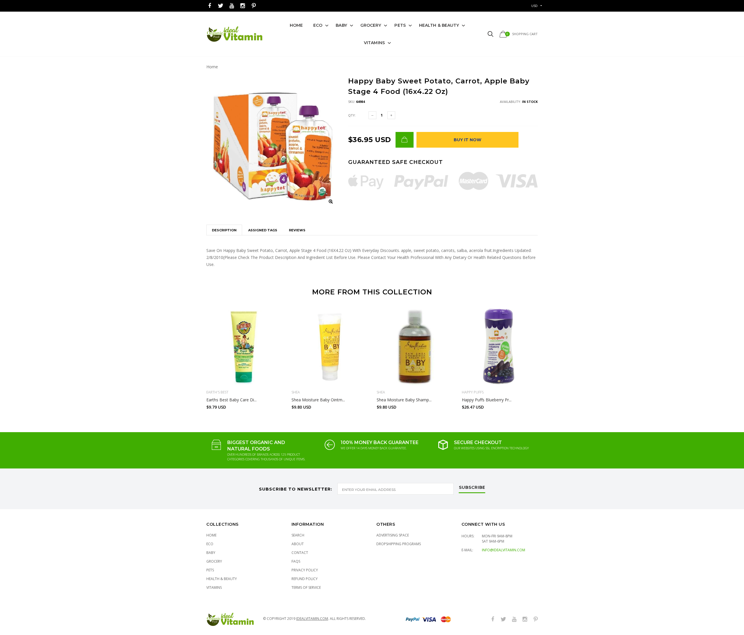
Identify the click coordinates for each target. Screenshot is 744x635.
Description (224, 230)
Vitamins (374, 42)
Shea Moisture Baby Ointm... (318, 400)
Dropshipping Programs (398, 543)
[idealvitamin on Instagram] (242, 6)
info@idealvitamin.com (503, 550)
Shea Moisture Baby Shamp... (404, 400)
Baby (341, 25)
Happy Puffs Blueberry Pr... (487, 400)
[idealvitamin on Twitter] (220, 6)
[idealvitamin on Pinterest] (253, 6)
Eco (317, 25)
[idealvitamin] (234, 34)
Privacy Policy (304, 570)
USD (534, 5)
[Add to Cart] (405, 140)
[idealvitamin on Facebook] (209, 6)
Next (550, 356)
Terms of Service (306, 587)
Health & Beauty (439, 25)
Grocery (370, 25)
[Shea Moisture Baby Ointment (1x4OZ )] (329, 347)
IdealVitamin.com (312, 618)
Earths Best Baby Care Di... (231, 400)
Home (296, 25)
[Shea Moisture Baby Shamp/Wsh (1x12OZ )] (415, 347)
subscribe (472, 487)
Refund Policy (304, 578)
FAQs (295, 561)
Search (297, 535)
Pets (399, 25)
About (297, 543)
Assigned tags (262, 230)
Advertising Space (392, 535)
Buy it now (467, 139)
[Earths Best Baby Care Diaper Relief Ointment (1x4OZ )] (244, 347)
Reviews (297, 230)
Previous (193, 356)
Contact (299, 552)
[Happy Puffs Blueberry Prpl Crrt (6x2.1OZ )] (500, 347)
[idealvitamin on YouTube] (231, 6)
